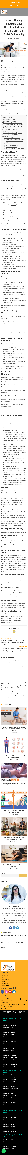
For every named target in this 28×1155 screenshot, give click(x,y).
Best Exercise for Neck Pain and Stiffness (10, 938)
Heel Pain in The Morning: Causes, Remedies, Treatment (14, 935)
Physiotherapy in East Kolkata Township (12, 1081)
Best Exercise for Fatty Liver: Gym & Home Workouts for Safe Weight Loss (14, 838)
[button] (3, 1151)
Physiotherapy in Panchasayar (10, 1104)
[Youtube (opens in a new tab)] (17, 5)
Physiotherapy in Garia (8, 1027)
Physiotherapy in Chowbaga (9, 1079)
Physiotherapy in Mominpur (9, 1122)
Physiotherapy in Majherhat (9, 1126)
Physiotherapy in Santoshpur (9, 1043)
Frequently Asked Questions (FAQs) (12, 137)
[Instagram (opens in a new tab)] (13, 5)
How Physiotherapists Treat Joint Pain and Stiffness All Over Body (14, 756)
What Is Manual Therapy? (9, 119)
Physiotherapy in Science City (10, 1084)
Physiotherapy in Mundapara (9, 1097)
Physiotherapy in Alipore (8, 1034)
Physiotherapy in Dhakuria (9, 1052)
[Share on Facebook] (14, 631)
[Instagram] (14, 927)
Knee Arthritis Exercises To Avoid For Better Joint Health (14, 865)
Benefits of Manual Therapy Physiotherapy (13, 132)
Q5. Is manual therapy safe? (11, 146)
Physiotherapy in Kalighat (9, 1039)
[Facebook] (10, 927)
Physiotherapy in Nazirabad (9, 1095)
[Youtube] (10, 992)
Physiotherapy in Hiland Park (9, 1107)
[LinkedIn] (17, 927)
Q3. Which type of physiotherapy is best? (14, 143)
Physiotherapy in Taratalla (9, 1032)
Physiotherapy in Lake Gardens (10, 1064)
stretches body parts (16, 246)
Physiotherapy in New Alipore (9, 1029)
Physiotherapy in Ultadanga (9, 1119)
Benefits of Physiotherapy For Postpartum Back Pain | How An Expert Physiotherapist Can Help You (14, 728)
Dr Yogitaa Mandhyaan (7, 657)
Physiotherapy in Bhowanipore (10, 1057)
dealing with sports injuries (12, 186)
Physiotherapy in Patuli (8, 1093)
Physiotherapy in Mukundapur (10, 1074)
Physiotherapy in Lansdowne (9, 1059)
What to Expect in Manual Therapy (11, 134)
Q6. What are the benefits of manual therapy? (15, 148)
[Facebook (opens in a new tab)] (11, 5)
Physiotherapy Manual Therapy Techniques (13, 124)
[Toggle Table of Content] (23, 117)
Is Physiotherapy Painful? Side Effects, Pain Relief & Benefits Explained (14, 784)
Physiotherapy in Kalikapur (9, 1086)
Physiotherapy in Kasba (8, 1050)
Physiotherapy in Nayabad (9, 1046)
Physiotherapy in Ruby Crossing (10, 1088)
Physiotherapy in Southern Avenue (11, 1062)
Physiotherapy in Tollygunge (9, 1036)
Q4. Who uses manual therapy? (12, 145)
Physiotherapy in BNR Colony (10, 1131)
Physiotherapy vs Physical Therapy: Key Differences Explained (14, 811)
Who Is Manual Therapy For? (10, 121)
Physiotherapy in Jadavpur (9, 1023)
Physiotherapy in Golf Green (9, 1055)
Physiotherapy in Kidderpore (9, 1117)
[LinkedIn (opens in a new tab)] (15, 5)
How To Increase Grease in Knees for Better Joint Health (13, 942)
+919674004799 (13, 2)
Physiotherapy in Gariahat (9, 1048)
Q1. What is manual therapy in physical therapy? (15, 139)
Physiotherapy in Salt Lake (9, 1141)
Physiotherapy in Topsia (8, 1100)
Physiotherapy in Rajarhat (9, 1148)
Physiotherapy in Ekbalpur (9, 1124)
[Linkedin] (14, 992)
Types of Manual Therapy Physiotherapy (12, 122)
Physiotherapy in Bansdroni (9, 1041)
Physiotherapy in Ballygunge (9, 1025)
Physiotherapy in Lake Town (9, 1139)
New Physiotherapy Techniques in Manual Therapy (13, 130)
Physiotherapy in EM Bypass (9, 1102)
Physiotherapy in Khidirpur (9, 1129)
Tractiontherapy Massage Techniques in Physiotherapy (12, 127)
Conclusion (6, 136)
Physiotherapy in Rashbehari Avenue (11, 1066)
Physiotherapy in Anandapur (9, 1077)
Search (3, 873)
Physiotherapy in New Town (9, 1146)
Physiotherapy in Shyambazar (10, 1144)
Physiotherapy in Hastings (9, 1115)
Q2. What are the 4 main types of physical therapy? (14, 141)
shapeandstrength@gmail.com (14, 4)
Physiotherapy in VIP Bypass (9, 1090)
